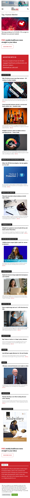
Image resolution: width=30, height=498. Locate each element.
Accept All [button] (14, 494)
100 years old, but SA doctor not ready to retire (15, 366)
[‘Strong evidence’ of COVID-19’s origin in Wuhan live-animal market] (15, 23)
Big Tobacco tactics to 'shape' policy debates (14, 339)
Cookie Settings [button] (6, 494)
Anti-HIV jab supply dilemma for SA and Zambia (15, 353)
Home (2, 12)
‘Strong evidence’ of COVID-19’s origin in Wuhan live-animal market (14, 33)
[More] (3, 101)
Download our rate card (10, 67)
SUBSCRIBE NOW (7, 46)
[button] (2, 9)
